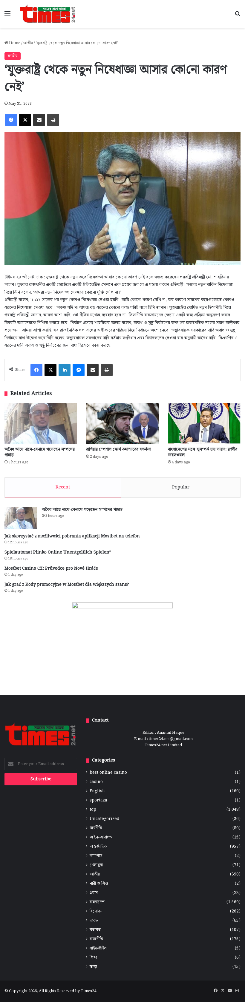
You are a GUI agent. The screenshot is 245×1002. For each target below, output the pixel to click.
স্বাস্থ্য (93, 967)
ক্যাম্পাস (96, 856)
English (97, 791)
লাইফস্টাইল (98, 948)
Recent (63, 487)
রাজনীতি (96, 939)
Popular (180, 487)
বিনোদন (96, 911)
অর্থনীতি (96, 828)
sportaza (98, 800)
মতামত (95, 930)
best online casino (108, 773)
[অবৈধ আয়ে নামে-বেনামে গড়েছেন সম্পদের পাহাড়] (40, 423)
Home (14, 43)
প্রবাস (94, 893)
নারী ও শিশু (99, 884)
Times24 (88, 991)
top (93, 810)
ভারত (94, 921)
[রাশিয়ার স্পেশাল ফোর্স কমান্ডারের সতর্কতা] (122, 423)
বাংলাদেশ (97, 902)
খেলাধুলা (96, 865)
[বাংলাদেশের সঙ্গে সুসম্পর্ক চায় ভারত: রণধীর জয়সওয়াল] (204, 423)
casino (96, 782)
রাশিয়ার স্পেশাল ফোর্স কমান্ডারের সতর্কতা (118, 449)
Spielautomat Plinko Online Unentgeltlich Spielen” (57, 552)
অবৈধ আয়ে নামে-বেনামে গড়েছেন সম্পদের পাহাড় (39, 452)
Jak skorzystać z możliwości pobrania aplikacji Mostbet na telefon (72, 536)
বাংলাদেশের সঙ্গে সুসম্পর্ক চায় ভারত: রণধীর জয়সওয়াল (202, 452)
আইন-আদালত (101, 837)
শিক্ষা (93, 958)
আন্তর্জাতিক (98, 847)
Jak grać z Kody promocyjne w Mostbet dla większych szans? (66, 584)
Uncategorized (105, 819)
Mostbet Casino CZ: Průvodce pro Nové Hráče (51, 568)
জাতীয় (28, 43)
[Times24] (47, 14)
